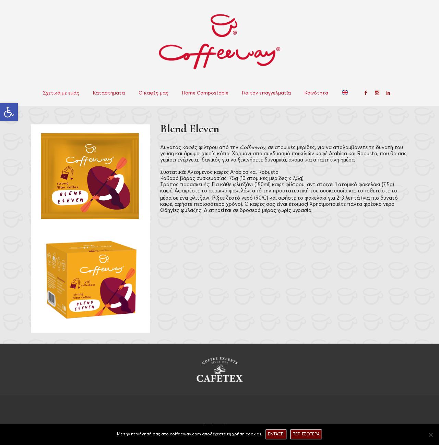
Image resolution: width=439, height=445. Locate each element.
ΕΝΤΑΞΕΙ (276, 434)
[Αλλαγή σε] (345, 93)
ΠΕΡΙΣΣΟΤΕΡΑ (306, 434)
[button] (9, 112)
